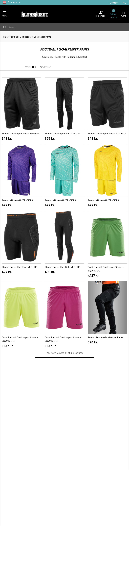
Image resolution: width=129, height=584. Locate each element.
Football (14, 36)
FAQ (124, 2)
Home (5, 36)
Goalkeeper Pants (42, 36)
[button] (4, 14)
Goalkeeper (25, 36)
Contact (114, 2)
